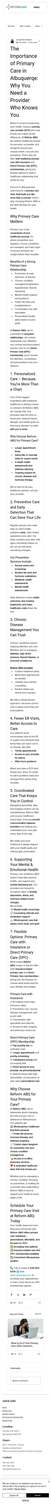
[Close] (47, 1483)
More (38, 26)
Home (4, 1407)
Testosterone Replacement (12, 1417)
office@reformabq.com (12, 1469)
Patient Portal (7, 1420)
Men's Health (25, 26)
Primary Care (7, 1411)
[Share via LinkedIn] (24, 1294)
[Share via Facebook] (11, 1294)
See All (38, 1314)
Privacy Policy (20, 1489)
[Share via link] (30, 1294)
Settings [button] (25, 1500)
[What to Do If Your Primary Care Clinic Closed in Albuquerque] (25, 1329)
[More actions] (39, 41)
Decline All (14, 1495)
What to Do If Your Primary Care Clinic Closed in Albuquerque (24, 1344)
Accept (37, 1495)
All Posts (11, 26)
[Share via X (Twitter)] (18, 1294)
